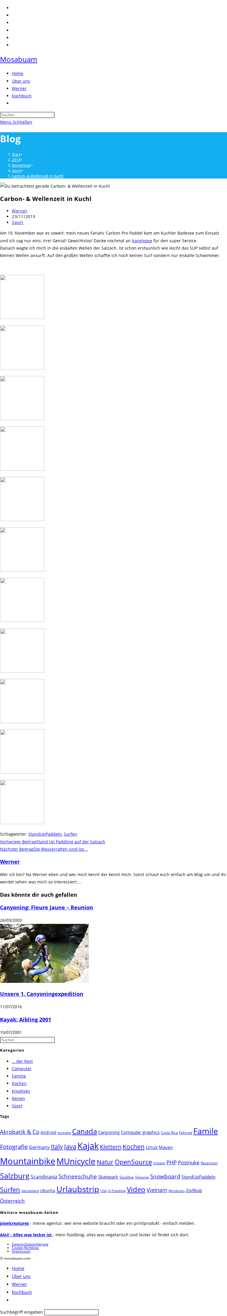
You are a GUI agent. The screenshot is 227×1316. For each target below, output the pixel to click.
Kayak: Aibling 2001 (25, 1019)
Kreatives (21, 1091)
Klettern (110, 1147)
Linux (152, 1147)
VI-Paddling (117, 1191)
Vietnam (157, 1190)
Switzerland (30, 1191)
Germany (39, 1147)
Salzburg (15, 1176)
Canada (84, 1131)
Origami (159, 1163)
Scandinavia (44, 1176)
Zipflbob (194, 1190)
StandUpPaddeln (45, 834)
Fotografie (14, 1147)
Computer (22, 1068)
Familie (19, 1076)
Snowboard (165, 1176)
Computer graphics (140, 1132)
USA (103, 1191)
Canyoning (109, 1132)
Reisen (18, 1098)
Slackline (126, 1177)
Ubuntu (47, 1190)
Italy (57, 1147)
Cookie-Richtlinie (25, 1247)
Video (136, 1189)
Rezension (209, 1163)
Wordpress (176, 1191)
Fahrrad (185, 1132)
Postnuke (189, 1162)
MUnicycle (75, 1161)
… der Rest (22, 1061)
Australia (64, 1133)
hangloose (142, 240)
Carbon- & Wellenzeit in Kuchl (37, 176)
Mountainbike (27, 1161)
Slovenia (142, 1177)
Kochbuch (22, 1292)
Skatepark (108, 1177)
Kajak (88, 1145)
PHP (171, 1162)
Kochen (19, 1083)
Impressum (21, 1251)
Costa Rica (169, 1132)
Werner (20, 211)
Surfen (70, 834)
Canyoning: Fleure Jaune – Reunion (46, 907)
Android (48, 1132)
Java (70, 1146)
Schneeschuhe (78, 1176)
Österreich (12, 1200)
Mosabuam (18, 59)
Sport (17, 222)
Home (18, 1268)
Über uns (21, 1276)
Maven (166, 1147)
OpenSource (133, 1162)
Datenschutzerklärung (30, 1244)
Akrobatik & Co (19, 1132)
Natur (105, 1162)
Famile (205, 1130)
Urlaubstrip (77, 1189)
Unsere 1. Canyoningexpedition (41, 993)
